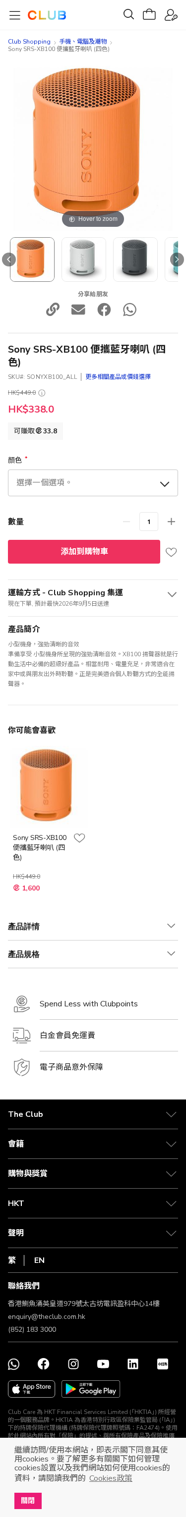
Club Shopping (29, 42)
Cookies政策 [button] (110, 1478)
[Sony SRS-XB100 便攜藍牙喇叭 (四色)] (84, 259)
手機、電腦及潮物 (83, 42)
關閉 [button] (28, 1501)
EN (39, 1260)
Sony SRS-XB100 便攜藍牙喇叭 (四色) (39, 847)
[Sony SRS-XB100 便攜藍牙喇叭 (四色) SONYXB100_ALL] (32, 259)
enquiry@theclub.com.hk (46, 1316)
